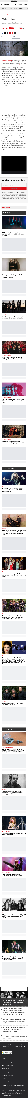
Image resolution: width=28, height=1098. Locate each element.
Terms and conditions (7, 1065)
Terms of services (19, 192)
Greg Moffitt (19, 27)
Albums (8, 15)
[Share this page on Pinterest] (10, 33)
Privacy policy (5, 1068)
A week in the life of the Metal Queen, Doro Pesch (15, 1037)
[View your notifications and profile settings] (15, 4)
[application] (14, 163)
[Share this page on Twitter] (5, 33)
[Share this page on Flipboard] (12, 33)
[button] (2, 4)
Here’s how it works (16, 38)
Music (3, 15)
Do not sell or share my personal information (13, 1085)
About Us (4, 1058)
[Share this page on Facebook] (2, 33)
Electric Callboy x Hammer (16, 8)
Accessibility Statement (7, 1075)
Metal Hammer (19, 28)
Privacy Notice (21, 194)
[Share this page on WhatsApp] (7, 33)
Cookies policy (5, 1072)
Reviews (12, 27)
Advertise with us (6, 1082)
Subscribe (20, 4)
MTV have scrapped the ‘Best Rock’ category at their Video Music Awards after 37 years (14, 1029)
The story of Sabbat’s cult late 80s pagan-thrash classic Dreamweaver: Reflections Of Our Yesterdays (14, 1021)
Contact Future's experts (8, 1062)
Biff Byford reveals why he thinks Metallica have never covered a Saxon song (13, 1002)
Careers (4, 1078)
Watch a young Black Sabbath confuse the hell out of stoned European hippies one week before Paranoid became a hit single (14, 1011)
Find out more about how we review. (18, 64)
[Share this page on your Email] (15, 33)
